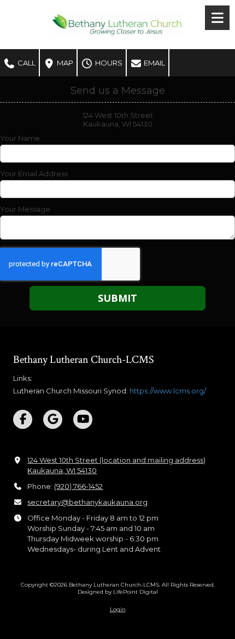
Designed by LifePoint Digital (118, 591)
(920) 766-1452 (78, 486)
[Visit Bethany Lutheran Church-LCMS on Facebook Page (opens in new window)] (22, 419)
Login (118, 609)
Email (153, 62)
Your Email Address (34, 173)
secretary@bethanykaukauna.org (87, 502)
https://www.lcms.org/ (168, 390)
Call (26, 62)
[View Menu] (217, 17)
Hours (107, 62)
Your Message (25, 209)
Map (64, 62)
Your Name (20, 138)
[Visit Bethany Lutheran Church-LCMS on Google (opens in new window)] (52, 419)
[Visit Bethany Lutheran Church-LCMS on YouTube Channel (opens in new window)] (82, 419)
